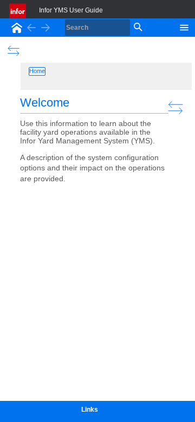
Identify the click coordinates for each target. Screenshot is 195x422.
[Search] (137, 27)
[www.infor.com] (18, 11)
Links (89, 409)
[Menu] (184, 26)
